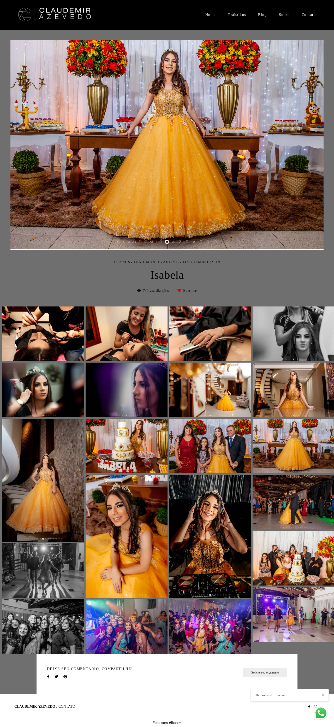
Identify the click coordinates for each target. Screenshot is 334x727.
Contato (309, 15)
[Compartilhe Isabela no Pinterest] (65, 677)
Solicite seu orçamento (265, 672)
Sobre (284, 15)
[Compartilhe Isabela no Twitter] (56, 677)
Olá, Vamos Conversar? (271, 695)
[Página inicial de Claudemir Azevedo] (54, 15)
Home (210, 15)
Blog (262, 15)
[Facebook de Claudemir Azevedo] (309, 707)
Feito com (167, 723)
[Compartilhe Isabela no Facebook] (48, 677)
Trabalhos (237, 15)
